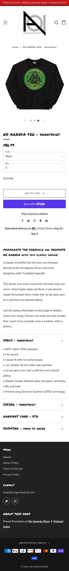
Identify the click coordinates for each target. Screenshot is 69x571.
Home (15, 47)
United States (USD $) (32, 543)
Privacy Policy (11, 474)
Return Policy (11, 463)
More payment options (34, 213)
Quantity (8, 178)
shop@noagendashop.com (19, 492)
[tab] (31, 120)
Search (7, 457)
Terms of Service (13, 469)
